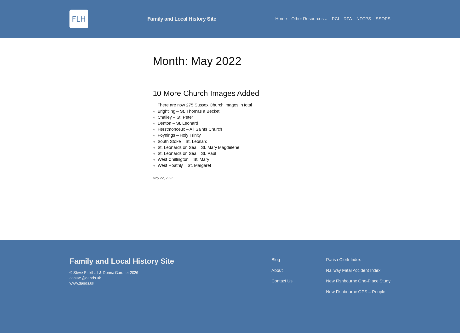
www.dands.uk (81, 283)
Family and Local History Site (181, 19)
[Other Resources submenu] (326, 19)
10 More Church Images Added (206, 93)
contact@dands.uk (85, 278)
